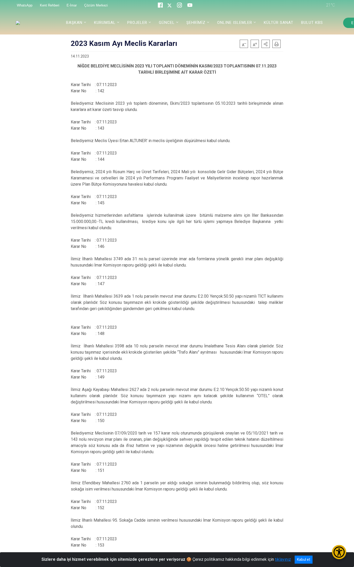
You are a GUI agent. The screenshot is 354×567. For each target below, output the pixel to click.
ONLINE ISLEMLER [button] (234, 22)
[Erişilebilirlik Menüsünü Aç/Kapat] (339, 552)
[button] (265, 44)
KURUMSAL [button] (105, 22)
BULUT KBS (312, 22)
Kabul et (303, 559)
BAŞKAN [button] (74, 22)
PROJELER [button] (137, 22)
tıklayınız (283, 559)
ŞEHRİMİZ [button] (196, 22)
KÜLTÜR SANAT (278, 22)
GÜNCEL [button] (167, 22)
